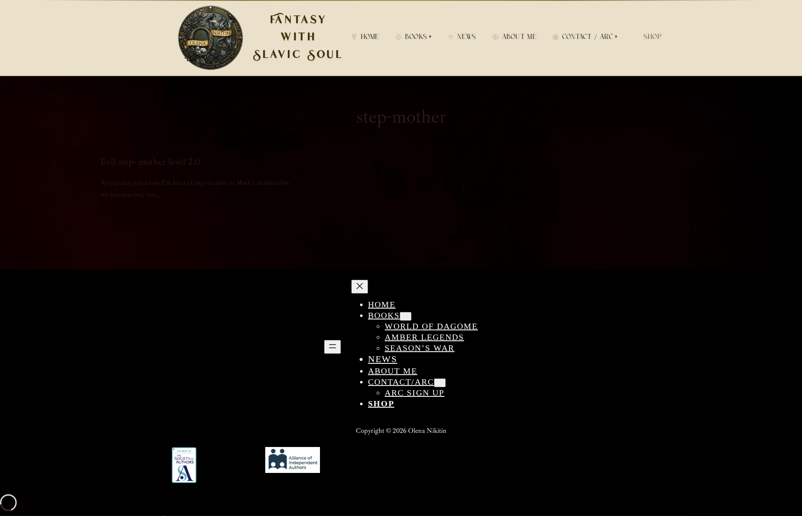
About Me (519, 38)
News (466, 38)
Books (418, 38)
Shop (653, 38)
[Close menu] (359, 287)
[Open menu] (332, 347)
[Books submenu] (405, 316)
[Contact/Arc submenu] (440, 382)
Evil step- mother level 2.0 (150, 161)
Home (370, 38)
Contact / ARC (590, 38)
